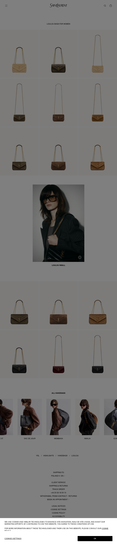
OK (95, 539)
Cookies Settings (13, 539)
